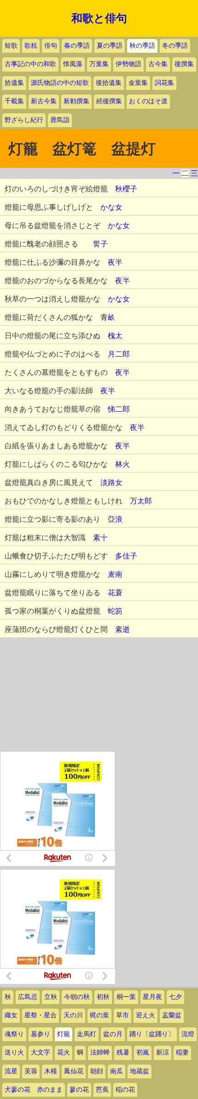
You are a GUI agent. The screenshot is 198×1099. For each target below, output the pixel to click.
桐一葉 (126, 996)
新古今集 (44, 101)
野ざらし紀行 (24, 120)
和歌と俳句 (99, 18)
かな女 (111, 207)
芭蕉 (102, 1089)
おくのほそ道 (148, 101)
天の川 (73, 1015)
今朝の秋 (77, 996)
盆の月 (112, 1034)
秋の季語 (142, 45)
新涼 (162, 1052)
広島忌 (27, 996)
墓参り (40, 1034)
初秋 (103, 996)
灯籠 (63, 1034)
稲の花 (125, 1089)
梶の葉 (99, 1015)
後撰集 (184, 64)
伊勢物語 (128, 64)
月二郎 (119, 354)
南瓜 (116, 1071)
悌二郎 (119, 409)
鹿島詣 (60, 120)
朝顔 (96, 1071)
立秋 (50, 996)
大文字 (40, 1052)
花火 (63, 1052)
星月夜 (152, 996)
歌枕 (30, 45)
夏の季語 (109, 45)
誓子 (100, 244)
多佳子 (126, 556)
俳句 (50, 45)
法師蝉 (100, 1052)
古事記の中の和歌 (30, 64)
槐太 (115, 336)
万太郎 (141, 501)
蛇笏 (115, 611)
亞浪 (115, 519)
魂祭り (14, 1034)
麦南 (115, 574)
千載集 (14, 101)
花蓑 (115, 593)
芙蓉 (30, 1071)
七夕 (175, 996)
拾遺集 (14, 82)
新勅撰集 (76, 101)
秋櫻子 (126, 189)
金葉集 (138, 82)
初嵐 (142, 1052)
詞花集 (164, 82)
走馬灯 (86, 1034)
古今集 (158, 64)
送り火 (14, 1052)
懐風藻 (72, 64)
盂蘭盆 (171, 1015)
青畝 (107, 317)
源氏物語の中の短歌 (60, 82)
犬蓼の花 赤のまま (34, 1089)
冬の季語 (175, 45)
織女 (11, 1015)
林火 (122, 464)
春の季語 (77, 45)
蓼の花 (79, 1089)
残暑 (122, 1052)
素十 (100, 537)
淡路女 (111, 482)
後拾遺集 (109, 82)
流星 (11, 1071)
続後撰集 (109, 101)
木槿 (50, 1071)
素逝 (122, 629)
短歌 (11, 45)
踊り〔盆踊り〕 (152, 1034)
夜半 (115, 262)
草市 (122, 1015)
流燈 (187, 1034)
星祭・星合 (40, 1015)
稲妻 (182, 1052)
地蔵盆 (139, 1071)
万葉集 (99, 64)
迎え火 (145, 1015)
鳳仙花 (73, 1071)
